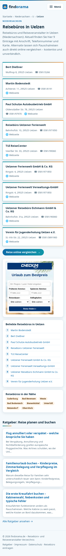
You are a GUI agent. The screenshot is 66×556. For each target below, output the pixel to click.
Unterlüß (48, 403)
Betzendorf (12, 408)
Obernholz (27, 408)
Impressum (20, 544)
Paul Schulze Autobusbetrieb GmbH (29, 104)
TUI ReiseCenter (16, 146)
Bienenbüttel (33, 403)
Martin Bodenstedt (18, 83)
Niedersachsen (22, 16)
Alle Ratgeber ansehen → (18, 521)
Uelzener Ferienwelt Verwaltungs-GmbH (32, 187)
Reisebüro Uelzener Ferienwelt (26, 125)
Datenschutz (35, 544)
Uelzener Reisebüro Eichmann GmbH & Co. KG (31, 209)
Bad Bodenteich (15, 403)
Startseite (7, 16)
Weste (43, 398)
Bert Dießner (14, 67)
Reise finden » (29, 309)
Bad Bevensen (29, 398)
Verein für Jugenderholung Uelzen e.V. (30, 232)
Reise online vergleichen (23, 252)
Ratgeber (7, 544)
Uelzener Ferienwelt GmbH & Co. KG (29, 166)
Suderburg (12, 398)
